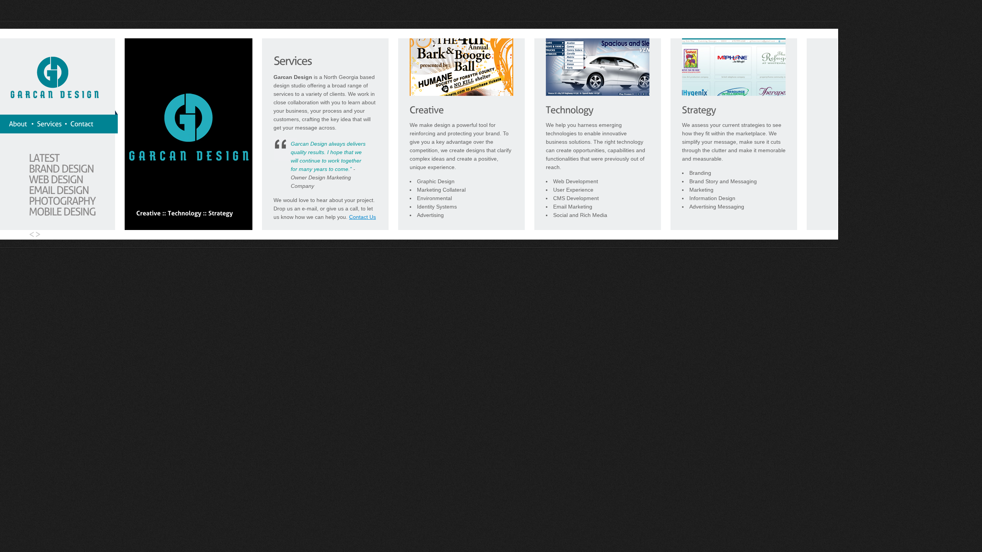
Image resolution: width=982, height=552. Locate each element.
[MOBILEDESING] (62, 211)
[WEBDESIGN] (56, 179)
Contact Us (362, 217)
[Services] (49, 124)
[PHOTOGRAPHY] (62, 201)
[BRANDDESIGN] (61, 168)
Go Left (30, 234)
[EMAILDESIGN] (59, 190)
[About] (18, 124)
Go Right (39, 234)
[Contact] (81, 124)
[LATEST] (44, 158)
